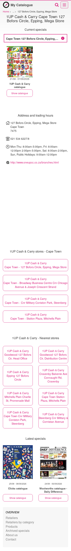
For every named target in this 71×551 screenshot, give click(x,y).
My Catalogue (22, 4)
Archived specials (18, 530)
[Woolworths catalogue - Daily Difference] (53, 462)
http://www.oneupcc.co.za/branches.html (34, 162)
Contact (11, 539)
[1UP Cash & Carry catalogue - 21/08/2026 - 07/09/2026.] (20, 61)
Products (12, 526)
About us (12, 535)
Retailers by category (20, 522)
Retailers (12, 518)
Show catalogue (19, 93)
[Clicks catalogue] (18, 462)
